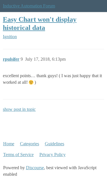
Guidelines (54, 143)
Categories (29, 143)
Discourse (35, 167)
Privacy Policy (52, 154)
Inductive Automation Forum (29, 5)
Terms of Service (18, 154)
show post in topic (19, 109)
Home (8, 143)
